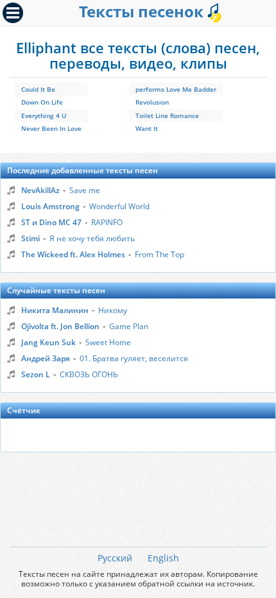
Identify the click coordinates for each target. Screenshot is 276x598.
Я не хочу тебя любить (92, 238)
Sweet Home (108, 342)
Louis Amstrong (50, 206)
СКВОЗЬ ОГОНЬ (89, 374)
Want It (146, 128)
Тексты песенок (143, 11)
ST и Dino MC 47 (51, 222)
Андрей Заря (45, 358)
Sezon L (35, 374)
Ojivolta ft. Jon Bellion (60, 326)
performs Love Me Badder (175, 89)
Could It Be (38, 89)
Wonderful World (119, 206)
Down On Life (42, 102)
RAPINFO (107, 222)
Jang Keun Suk (48, 342)
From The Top (159, 254)
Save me (84, 190)
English (163, 558)
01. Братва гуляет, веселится (134, 358)
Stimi (30, 238)
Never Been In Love (51, 128)
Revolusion (152, 102)
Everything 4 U (43, 115)
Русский (115, 558)
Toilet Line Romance (167, 115)
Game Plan (128, 326)
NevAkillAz (40, 190)
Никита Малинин (55, 310)
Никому (112, 310)
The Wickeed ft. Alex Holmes (73, 254)
